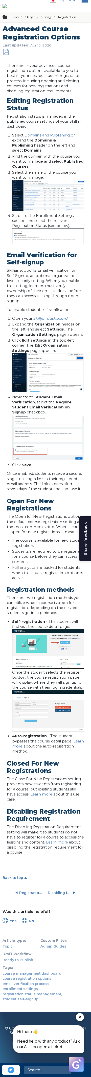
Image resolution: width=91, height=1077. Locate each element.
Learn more (41, 794)
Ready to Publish (18, 960)
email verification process (26, 984)
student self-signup (20, 999)
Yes (13, 921)
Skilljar (30, 17)
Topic (7, 946)
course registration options (27, 978)
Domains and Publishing (47, 135)
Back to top (13, 878)
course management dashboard (32, 973)
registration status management (32, 994)
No (31, 921)
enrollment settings (20, 989)
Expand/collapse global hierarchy (8, 17)
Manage (47, 17)
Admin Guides (53, 946)
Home (15, 17)
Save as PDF (6, 52)
